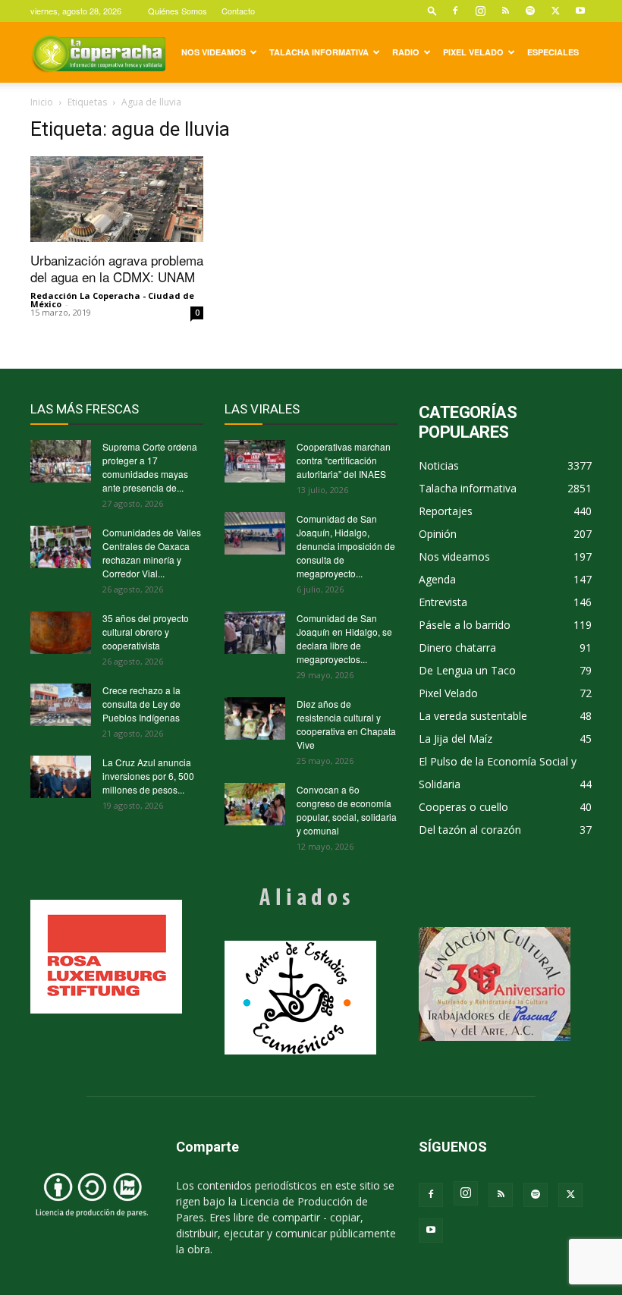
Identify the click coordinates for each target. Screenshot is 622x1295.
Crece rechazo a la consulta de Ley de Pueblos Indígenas (141, 704)
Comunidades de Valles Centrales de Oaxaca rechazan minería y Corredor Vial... (151, 553)
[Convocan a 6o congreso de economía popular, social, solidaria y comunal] (255, 804)
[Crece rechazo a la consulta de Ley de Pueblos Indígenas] (60, 705)
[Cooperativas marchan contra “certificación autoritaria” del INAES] (255, 461)
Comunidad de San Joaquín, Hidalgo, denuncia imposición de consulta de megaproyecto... (346, 546)
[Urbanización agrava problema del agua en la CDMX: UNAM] (116, 199)
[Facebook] (455, 10)
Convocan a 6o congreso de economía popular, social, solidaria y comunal (347, 810)
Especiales (553, 52)
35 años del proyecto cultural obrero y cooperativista (145, 631)
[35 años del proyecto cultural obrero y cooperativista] (60, 632)
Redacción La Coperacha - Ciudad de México (112, 300)
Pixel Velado (473, 52)
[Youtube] (580, 10)
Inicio (41, 102)
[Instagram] (480, 10)
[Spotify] (530, 10)
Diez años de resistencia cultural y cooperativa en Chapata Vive (346, 724)
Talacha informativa (319, 52)
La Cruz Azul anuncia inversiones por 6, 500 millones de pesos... (148, 776)
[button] (432, 10)
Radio (405, 52)
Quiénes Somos (177, 11)
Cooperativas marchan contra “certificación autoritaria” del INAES (344, 460)
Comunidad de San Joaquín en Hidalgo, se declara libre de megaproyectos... (344, 638)
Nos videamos (213, 52)
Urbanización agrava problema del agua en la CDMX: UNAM (116, 268)
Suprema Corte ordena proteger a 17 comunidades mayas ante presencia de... (149, 467)
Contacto (238, 11)
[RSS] (505, 10)
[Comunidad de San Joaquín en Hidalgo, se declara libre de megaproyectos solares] (255, 632)
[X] (555, 10)
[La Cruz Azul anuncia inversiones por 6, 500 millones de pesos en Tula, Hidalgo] (60, 777)
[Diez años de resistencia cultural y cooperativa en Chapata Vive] (255, 718)
